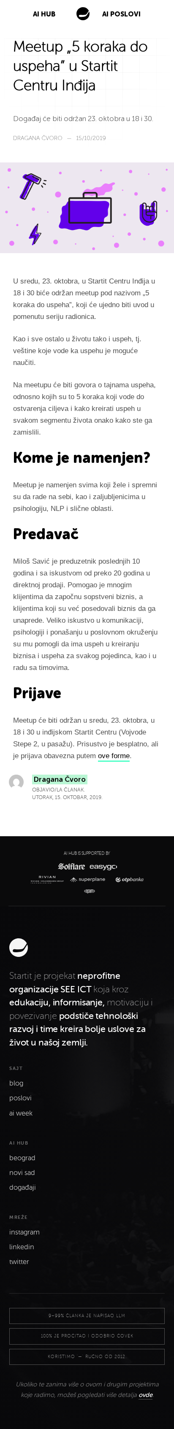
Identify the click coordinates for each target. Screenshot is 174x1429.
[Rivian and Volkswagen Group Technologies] (49, 879)
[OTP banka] (127, 880)
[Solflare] (70, 866)
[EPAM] (87, 891)
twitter (19, 1262)
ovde (145, 1394)
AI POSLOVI (121, 14)
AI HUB (44, 14)
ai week (21, 1113)
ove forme (114, 756)
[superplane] (89, 880)
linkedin (21, 1247)
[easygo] (103, 866)
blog (16, 1083)
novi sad (22, 1173)
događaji (22, 1187)
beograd (22, 1158)
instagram (24, 1232)
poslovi (20, 1098)
